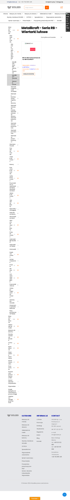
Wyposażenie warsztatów (53, 17)
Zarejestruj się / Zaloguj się (54, 2)
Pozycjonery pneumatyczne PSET (44, 20)
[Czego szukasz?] (47, 7)
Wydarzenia (40, 429)
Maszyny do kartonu (61, 14)
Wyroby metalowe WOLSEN (15, 17)
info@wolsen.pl (12, 2)
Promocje (40, 422)
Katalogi (39, 426)
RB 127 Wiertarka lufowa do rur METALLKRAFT (31, 58)
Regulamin (40, 432)
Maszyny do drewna (30, 14)
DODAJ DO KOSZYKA (28, 74)
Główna (5, 14)
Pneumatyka (26, 20)
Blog (38, 438)
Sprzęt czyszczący (13, 20)
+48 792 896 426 (57, 457)
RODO (38, 435)
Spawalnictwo (39, 17)
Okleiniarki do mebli (45, 14)
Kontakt (59, 20)
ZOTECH (28, 17)
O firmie (39, 419)
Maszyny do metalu (15, 14)
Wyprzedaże (25, 475)
